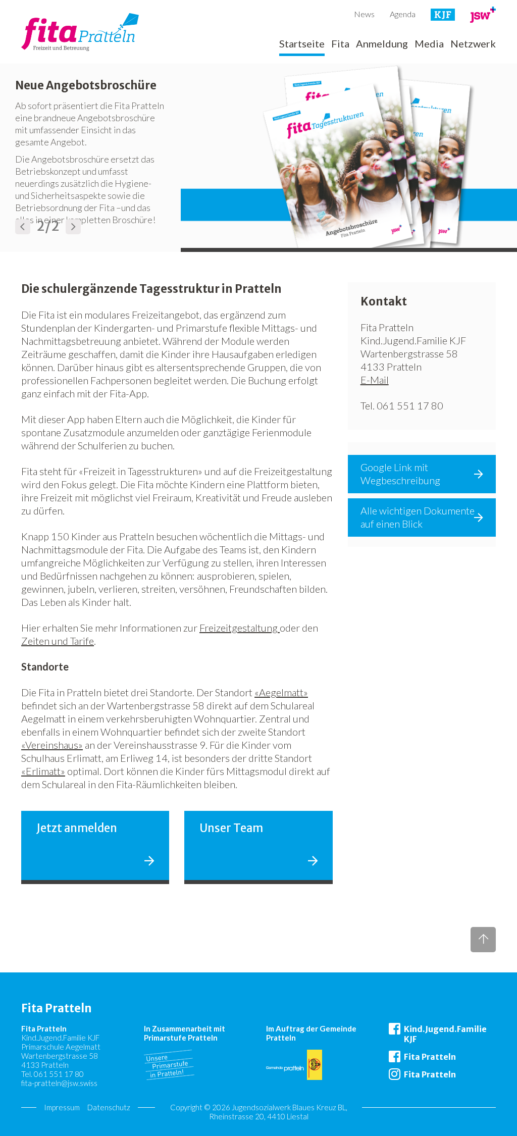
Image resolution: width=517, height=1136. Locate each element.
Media (429, 43)
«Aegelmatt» (281, 692)
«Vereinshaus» (52, 745)
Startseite (302, 43)
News (364, 14)
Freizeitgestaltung (239, 628)
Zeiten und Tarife (57, 641)
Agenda (403, 14)
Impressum (62, 1107)
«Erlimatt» (43, 771)
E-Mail (374, 380)
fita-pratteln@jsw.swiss (59, 1083)
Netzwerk (473, 43)
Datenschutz (108, 1107)
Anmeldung (382, 43)
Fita (340, 43)
